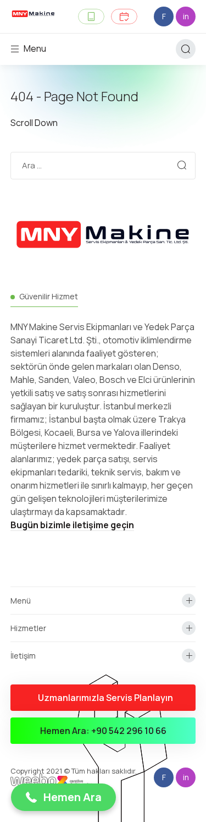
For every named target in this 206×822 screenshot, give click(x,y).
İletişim (23, 655)
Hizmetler (28, 628)
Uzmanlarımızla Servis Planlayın (105, 698)
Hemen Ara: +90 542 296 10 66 (103, 731)
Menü (20, 600)
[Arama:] (103, 165)
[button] (63, 797)
